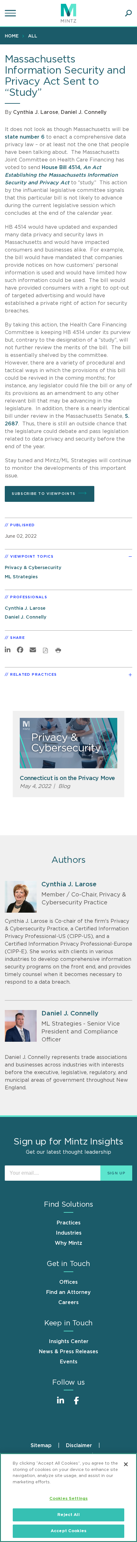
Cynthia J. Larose (35, 112)
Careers (68, 1302)
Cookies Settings (68, 1499)
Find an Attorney (68, 1292)
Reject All (68, 1515)
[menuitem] (13, 36)
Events (68, 1361)
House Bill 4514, (61, 175)
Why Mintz (68, 1243)
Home (11, 36)
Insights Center (69, 1341)
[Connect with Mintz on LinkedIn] (60, 1404)
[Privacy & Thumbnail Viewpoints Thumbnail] (68, 743)
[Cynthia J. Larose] (21, 897)
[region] (68, 1497)
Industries (69, 1233)
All (32, 36)
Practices (69, 1222)
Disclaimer (79, 1445)
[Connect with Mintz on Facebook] (76, 1404)
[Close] (126, 1464)
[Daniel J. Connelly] (21, 1026)
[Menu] (11, 13)
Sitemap (41, 1445)
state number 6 (25, 137)
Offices (68, 1282)
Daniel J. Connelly (84, 112)
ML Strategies (21, 576)
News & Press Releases (68, 1351)
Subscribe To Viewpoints (44, 493)
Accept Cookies (68, 1531)
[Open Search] (128, 13)
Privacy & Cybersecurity (33, 567)
